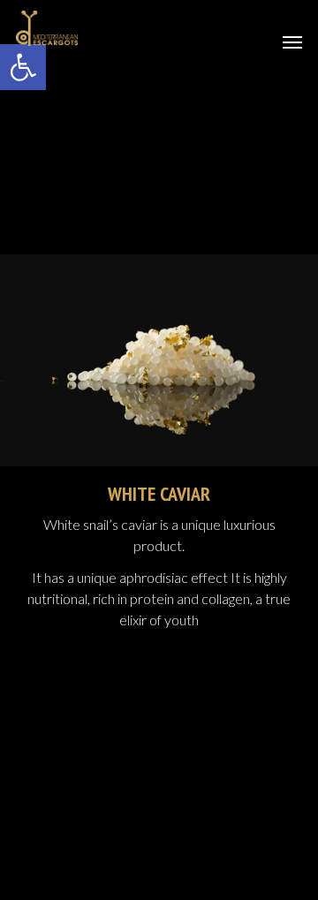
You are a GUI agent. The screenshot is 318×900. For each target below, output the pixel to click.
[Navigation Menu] (292, 41)
